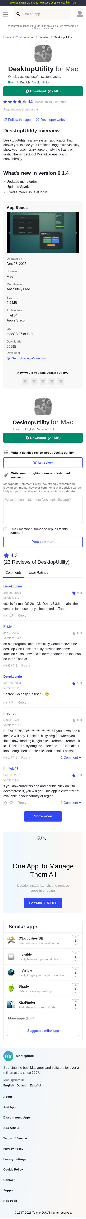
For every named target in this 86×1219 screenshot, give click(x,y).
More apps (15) (20, 1018)
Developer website (54, 120)
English (8, 1085)
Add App (9, 1107)
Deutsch (22, 1085)
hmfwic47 (10, 768)
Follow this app (19, 120)
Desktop (44, 37)
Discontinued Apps (17, 1117)
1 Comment (69, 757)
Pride (7, 626)
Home (7, 37)
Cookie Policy (13, 1169)
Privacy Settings (15, 1159)
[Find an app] (18, 14)
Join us (70, 2)
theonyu (9, 713)
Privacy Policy (13, 1149)
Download (45, 91)
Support (9, 1190)
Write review (43, 462)
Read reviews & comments (21, 109)
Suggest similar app (43, 1031)
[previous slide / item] (10, 232)
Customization (25, 37)
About (7, 1097)
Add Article (11, 1128)
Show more (43, 816)
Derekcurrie (12, 586)
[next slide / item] (76, 232)
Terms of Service (15, 1138)
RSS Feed (10, 1201)
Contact (9, 1180)
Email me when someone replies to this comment (39, 530)
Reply (22, 615)
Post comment (43, 542)
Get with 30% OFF (43, 903)
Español (35, 1085)
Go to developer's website (29, 358)
